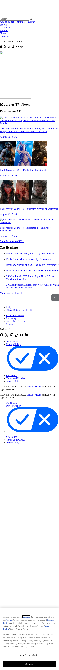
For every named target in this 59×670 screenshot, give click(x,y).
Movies (3, 24)
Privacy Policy (13, 344)
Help (8, 307)
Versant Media (34, 386)
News (3, 33)
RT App (4, 30)
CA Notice (11, 375)
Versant (26, 617)
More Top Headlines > (11, 293)
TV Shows (5, 27)
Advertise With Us (15, 321)
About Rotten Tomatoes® (19, 310)
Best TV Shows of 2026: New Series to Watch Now (32, 270)
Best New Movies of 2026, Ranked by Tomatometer (32, 265)
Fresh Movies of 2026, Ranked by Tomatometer (30, 253)
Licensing (11, 318)
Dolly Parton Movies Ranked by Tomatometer (29, 259)
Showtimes (5, 36)
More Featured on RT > (12, 241)
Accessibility (12, 381)
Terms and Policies (15, 378)
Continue (29, 664)
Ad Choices (12, 341)
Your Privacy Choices (19, 373)
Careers (10, 324)
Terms (9, 620)
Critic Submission (15, 315)
